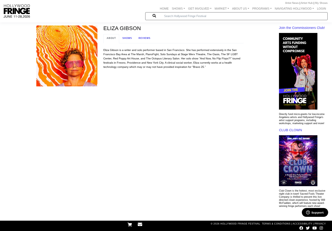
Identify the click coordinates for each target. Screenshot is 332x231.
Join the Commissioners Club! (302, 28)
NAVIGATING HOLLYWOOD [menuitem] (293, 8)
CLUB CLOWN (290, 130)
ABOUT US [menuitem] (239, 8)
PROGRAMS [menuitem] (260, 8)
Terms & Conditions (276, 223)
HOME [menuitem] (164, 8)
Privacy (320, 223)
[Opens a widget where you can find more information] (315, 213)
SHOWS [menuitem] (177, 8)
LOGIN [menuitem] (321, 8)
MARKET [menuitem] (221, 8)
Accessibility (302, 223)
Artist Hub (307, 2)
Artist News (292, 2)
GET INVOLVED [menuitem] (198, 8)
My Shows (321, 2)
